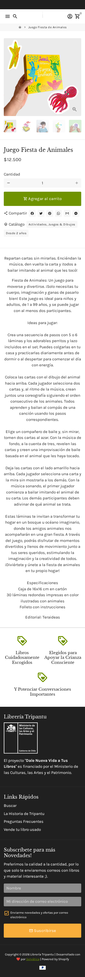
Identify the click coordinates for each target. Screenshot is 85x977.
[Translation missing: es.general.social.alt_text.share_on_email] (67, 213)
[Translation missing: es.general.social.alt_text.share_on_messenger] (75, 213)
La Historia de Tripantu (24, 813)
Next (76, 77)
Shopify (63, 959)
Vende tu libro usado (22, 829)
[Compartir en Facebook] (32, 213)
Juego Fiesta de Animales (47, 27)
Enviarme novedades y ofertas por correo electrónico (39, 915)
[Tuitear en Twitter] (41, 213)
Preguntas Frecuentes (23, 821)
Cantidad (12, 174)
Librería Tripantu (42, 954)
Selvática (32, 959)
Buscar (10, 805)
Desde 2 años (16, 233)
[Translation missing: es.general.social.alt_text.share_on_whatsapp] (58, 213)
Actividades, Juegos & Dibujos (52, 224)
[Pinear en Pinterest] (49, 213)
